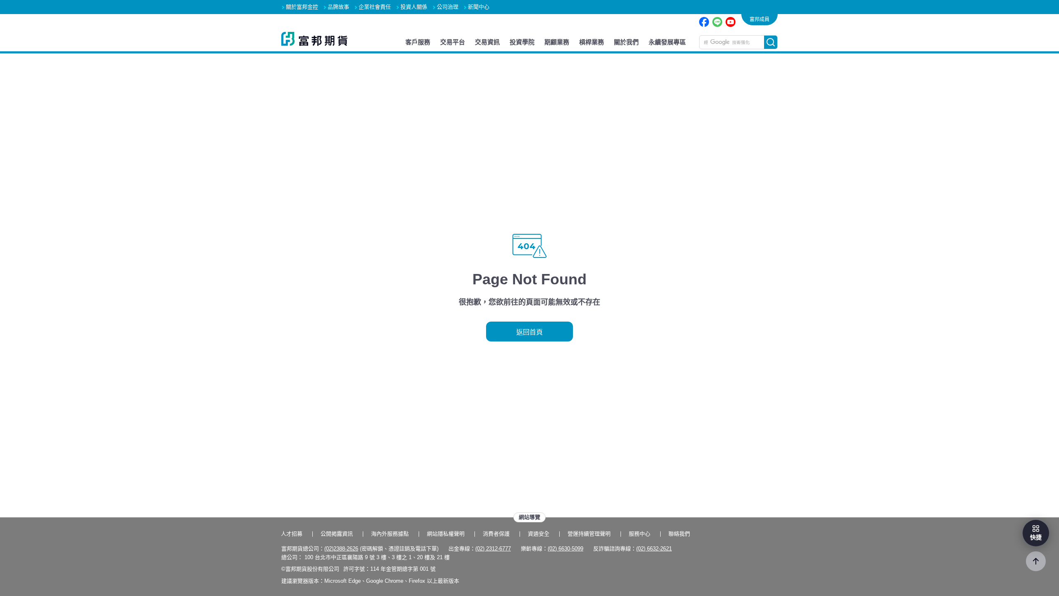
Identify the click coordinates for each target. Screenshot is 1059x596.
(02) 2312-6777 (493, 549)
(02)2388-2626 (341, 549)
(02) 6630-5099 (565, 549)
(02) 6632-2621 (654, 549)
